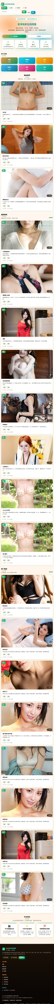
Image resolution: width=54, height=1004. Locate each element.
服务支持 (6, 977)
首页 (5, 8)
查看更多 (51, 217)
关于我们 (6, 982)
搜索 (24, 12)
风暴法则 (5, 819)
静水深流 (5, 606)
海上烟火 (5, 554)
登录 (29, 12)
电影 (11, 8)
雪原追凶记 (6, 199)
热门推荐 (4, 971)
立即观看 (15, 36)
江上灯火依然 (6, 510)
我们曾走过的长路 (7, 733)
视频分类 (4, 966)
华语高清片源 (12, 1000)
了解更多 (39, 36)
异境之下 (5, 691)
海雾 (4, 339)
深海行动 (5, 861)
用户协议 (6, 984)
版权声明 (6, 979)
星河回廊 (5, 903)
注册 (33, 12)
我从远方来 (6, 156)
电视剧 (18, 8)
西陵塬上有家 (6, 295)
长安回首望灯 (6, 251)
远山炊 (4, 112)
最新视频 (4, 969)
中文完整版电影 (5, 1000)
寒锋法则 (5, 777)
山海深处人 (6, 466)
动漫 (25, 8)
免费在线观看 (18, 1000)
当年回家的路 (6, 381)
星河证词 (5, 649)
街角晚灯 (5, 424)
